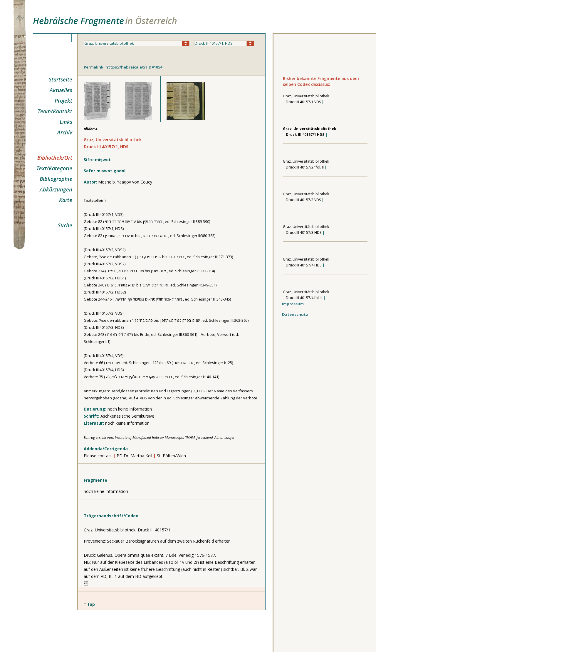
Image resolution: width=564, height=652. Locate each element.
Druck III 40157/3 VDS (303, 199)
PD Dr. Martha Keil (134, 455)
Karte (65, 200)
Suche (65, 225)
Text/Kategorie (54, 168)
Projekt (63, 100)
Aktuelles (61, 90)
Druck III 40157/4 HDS (303, 265)
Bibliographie (56, 178)
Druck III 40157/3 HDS (303, 232)
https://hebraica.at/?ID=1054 (133, 67)
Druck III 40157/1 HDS (305, 134)
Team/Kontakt (55, 111)
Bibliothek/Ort (54, 157)
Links (66, 121)
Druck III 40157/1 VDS (303, 101)
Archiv (64, 132)
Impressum (293, 303)
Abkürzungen (56, 189)
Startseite (60, 79)
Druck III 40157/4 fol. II (304, 297)
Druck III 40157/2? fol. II (305, 167)
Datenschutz (295, 314)
